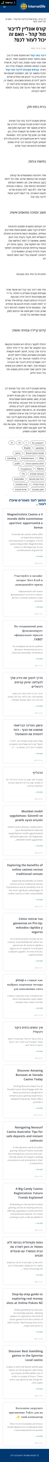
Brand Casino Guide (35, 453)
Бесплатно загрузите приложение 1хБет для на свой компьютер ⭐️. (26, 1412)
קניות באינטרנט (22, 484)
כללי (23, 474)
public (17, 463)
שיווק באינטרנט (38, 489)
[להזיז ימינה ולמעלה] (3, 2)
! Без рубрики (38, 442)
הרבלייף (38, 773)
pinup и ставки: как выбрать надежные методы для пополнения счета (25, 984)
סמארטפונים (19, 479)
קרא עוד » (39, 556)
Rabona (40, 468)
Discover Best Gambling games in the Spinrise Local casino (26, 1355)
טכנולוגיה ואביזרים (37, 474)
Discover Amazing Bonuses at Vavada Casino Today (29, 1074)
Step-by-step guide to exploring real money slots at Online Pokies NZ (25, 1298)
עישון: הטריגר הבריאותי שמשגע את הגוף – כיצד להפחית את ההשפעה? (28, 729)
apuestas (40, 448)
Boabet (27, 448)
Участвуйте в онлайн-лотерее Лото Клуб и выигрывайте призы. (28, 580)
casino (18, 453)
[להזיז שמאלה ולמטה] (2, 3)
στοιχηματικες (26, 468)
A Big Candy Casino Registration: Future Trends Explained (28, 1193)
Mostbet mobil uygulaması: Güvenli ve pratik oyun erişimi (26, 815)
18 (19, 442)
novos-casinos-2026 (35, 463)
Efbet (41, 458)
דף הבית (42, 19)
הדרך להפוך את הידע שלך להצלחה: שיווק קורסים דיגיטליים (26, 682)
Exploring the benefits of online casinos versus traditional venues (25, 869)
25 (12, 442)
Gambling (11, 458)
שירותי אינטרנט (21, 489)
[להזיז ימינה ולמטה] (3, 3)
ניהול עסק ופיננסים (36, 479)
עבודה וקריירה (38, 484)
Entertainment (27, 458)
